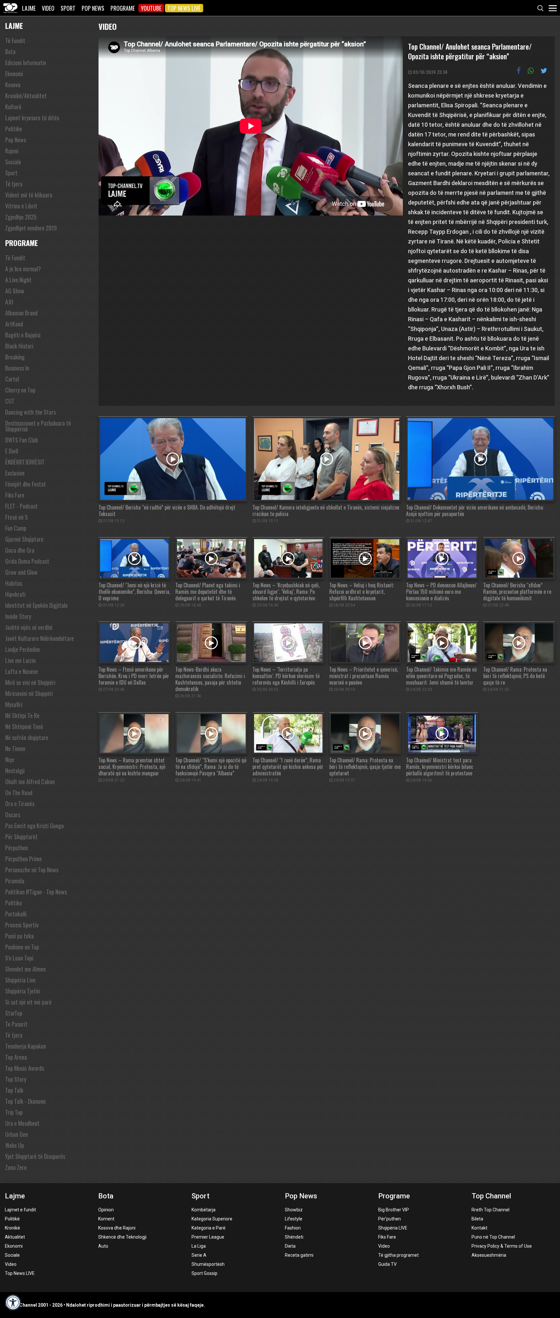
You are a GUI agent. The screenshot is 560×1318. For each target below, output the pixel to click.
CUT (10, 401)
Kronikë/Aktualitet (26, 95)
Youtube (151, 8)
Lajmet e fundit (20, 1209)
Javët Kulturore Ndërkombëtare (39, 638)
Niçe (9, 759)
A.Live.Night (18, 280)
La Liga (199, 1246)
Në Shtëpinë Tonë (24, 726)
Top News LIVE (184, 8)
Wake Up (14, 1145)
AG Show (14, 291)
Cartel (12, 379)
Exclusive (15, 473)
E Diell (11, 451)
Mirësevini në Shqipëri (29, 693)
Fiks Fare (14, 495)
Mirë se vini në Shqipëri (30, 682)
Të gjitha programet (398, 1255)
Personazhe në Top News (31, 869)
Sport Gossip (204, 1273)
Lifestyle (293, 1218)
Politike (13, 128)
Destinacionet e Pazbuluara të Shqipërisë (38, 426)
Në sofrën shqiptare (26, 737)
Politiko (13, 903)
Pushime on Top (22, 947)
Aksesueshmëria (489, 1255)
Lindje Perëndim (22, 649)
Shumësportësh (208, 1264)
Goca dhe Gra (19, 550)
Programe (123, 8)
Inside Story (18, 616)
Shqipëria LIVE (392, 1227)
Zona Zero (16, 1167)
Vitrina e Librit (21, 206)
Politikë (12, 1218)
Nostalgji (15, 770)
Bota (10, 51)
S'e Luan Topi (19, 958)
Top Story (15, 1079)
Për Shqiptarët (21, 836)
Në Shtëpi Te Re (22, 715)
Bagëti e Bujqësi (23, 335)
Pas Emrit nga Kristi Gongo (34, 825)
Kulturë (13, 106)
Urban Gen (16, 1134)
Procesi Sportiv (22, 925)
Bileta (477, 1218)
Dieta (290, 1246)
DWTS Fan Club (21, 440)
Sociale (13, 162)
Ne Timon (15, 748)
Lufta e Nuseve (21, 671)
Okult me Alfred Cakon (30, 781)
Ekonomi (14, 73)
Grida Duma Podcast (27, 561)
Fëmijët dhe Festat (25, 484)
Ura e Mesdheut (22, 1123)
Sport (68, 8)
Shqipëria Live (20, 980)
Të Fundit (15, 40)
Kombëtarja (204, 1209)
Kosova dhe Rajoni (116, 1227)
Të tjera (13, 184)
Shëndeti (294, 1237)
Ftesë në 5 (16, 517)
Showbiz (294, 1209)
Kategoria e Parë (209, 1227)
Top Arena (16, 1057)
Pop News (93, 8)
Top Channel (491, 1196)
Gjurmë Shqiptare (24, 539)
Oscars (12, 814)
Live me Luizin (20, 660)
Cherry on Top (20, 390)
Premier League (208, 1237)
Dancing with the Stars (30, 412)
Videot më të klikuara (28, 195)
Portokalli (16, 914)
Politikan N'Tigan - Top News (36, 892)
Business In (17, 368)
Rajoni (11, 151)
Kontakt (479, 1227)
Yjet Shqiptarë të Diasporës (35, 1156)
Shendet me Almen (25, 969)
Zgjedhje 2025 (21, 217)
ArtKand (14, 324)
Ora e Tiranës (19, 803)
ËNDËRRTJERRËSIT (25, 462)
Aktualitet (15, 1237)
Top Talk (14, 1090)
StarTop (13, 1013)
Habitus (13, 583)
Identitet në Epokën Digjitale (36, 605)
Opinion (106, 1209)
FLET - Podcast (21, 506)
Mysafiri (13, 704)
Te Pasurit (16, 1024)
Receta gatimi (299, 1255)
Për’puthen (389, 1218)
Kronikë (12, 1227)
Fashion (293, 1227)
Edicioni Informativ (25, 62)
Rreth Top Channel (490, 1209)
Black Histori (19, 346)
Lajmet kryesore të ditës (32, 117)
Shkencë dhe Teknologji (122, 1237)
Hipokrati (15, 594)
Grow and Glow (21, 572)
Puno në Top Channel (493, 1237)
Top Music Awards (24, 1068)
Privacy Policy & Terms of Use (502, 1246)
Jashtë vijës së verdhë (28, 627)
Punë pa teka (19, 936)
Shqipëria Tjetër (23, 991)
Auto (103, 1246)
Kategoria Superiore (212, 1218)
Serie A (199, 1255)
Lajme (29, 8)
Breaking (15, 357)
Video (48, 8)
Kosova (12, 84)
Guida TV (387, 1264)
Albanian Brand (21, 313)
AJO (9, 302)
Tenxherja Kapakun (25, 1046)
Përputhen (16, 847)
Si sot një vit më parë (28, 1002)
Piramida (14, 881)
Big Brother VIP (393, 1209)
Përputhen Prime (23, 858)
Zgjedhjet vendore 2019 (31, 228)
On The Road (18, 792)
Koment (106, 1218)
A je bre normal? (23, 269)
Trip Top (14, 1112)
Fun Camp (15, 528)
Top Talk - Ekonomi (25, 1101)
